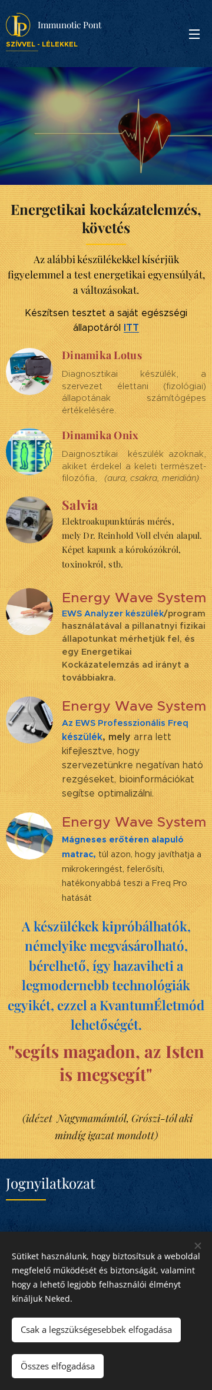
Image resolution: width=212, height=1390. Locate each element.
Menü (194, 33)
